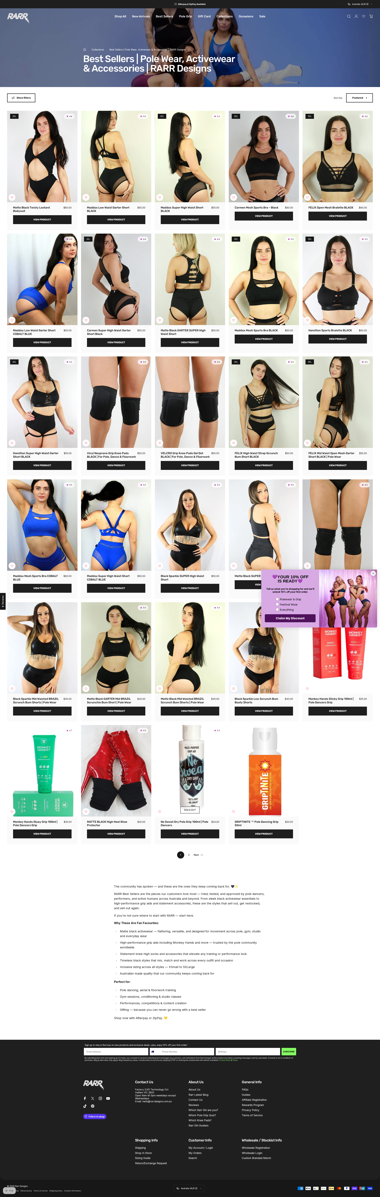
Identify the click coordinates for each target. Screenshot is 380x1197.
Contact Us (195, 1099)
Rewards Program (253, 1105)
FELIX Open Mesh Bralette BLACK (330, 207)
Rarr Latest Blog (198, 1094)
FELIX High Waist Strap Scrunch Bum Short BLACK (256, 454)
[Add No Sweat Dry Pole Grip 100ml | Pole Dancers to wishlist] (159, 811)
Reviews (194, 1105)
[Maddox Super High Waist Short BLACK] (190, 156)
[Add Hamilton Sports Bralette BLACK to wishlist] (307, 320)
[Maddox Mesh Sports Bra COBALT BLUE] (42, 525)
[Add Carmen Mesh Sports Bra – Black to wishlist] (233, 197)
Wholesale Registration (256, 1147)
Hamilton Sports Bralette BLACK (330, 330)
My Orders (195, 1153)
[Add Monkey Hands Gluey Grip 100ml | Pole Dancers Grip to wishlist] (12, 811)
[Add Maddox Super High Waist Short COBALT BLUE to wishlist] (86, 565)
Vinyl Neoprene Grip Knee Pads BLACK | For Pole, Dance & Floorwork (111, 454)
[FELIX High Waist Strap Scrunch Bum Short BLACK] (264, 402)
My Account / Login (201, 1147)
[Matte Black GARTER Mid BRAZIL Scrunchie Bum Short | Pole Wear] (116, 648)
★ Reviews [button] (2, 601)
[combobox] (360, 4)
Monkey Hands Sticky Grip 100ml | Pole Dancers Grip (331, 700)
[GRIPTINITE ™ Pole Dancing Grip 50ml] (264, 771)
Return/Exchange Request (151, 1163)
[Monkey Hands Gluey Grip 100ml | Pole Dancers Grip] (42, 771)
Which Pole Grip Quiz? (202, 1115)
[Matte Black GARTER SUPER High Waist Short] (190, 279)
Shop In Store (143, 1153)
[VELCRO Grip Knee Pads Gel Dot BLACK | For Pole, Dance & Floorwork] (190, 402)
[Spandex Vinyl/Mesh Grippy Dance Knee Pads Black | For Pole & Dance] (338, 525)
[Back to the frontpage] (84, 49)
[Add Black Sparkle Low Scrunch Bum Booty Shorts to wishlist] (233, 688)
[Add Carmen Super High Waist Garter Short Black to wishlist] (86, 320)
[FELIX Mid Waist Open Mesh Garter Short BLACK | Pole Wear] (338, 402)
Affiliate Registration (254, 1099)
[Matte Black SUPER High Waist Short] (264, 525)
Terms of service (41, 1191)
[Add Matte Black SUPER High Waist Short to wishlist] (233, 565)
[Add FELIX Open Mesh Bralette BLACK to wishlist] (307, 197)
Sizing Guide (142, 1158)
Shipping (140, 1147)
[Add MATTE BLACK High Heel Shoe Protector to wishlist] (86, 811)
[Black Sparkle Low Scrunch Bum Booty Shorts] (264, 648)
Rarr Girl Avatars (198, 1125)
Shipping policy (55, 1191)
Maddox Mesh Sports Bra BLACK (256, 330)
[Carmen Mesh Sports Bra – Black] (264, 156)
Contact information (72, 1191)
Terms (235, 1060)
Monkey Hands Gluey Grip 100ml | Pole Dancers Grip (35, 823)
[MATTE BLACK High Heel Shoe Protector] (116, 771)
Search (193, 1158)
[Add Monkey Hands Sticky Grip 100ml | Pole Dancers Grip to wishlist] (307, 688)
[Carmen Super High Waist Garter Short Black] (116, 279)
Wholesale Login (252, 1153)
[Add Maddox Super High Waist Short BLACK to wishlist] (159, 197)
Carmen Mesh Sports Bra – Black (256, 207)
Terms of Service (252, 1115)
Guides (246, 1094)
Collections (98, 49)
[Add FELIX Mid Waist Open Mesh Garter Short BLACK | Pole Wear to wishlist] (307, 443)
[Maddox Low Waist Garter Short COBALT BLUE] (42, 279)
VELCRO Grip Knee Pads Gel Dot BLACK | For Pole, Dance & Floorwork (185, 454)
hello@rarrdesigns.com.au (157, 1101)
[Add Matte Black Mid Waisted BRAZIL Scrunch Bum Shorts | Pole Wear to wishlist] (159, 688)
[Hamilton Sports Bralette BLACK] (338, 279)
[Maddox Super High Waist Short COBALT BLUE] (116, 525)
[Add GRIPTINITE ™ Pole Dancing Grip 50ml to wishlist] (233, 811)
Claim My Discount (290, 618)
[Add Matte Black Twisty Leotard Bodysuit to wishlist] (12, 197)
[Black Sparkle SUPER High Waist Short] (190, 525)
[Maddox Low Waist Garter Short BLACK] (116, 156)
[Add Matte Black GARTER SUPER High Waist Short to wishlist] (159, 320)
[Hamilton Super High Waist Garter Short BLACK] (42, 402)
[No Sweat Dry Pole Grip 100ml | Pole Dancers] (190, 771)
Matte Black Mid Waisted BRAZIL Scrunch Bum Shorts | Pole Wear (182, 700)
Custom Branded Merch (256, 1158)
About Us (194, 1089)
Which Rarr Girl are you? (203, 1110)
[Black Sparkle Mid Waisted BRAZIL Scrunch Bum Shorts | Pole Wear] (42, 648)
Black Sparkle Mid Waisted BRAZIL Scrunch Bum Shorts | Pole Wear (36, 700)
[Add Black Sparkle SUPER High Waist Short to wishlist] (159, 565)
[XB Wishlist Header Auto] (363, 16)
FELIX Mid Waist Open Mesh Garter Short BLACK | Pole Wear (331, 454)
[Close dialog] (373, 573)
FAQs (245, 1089)
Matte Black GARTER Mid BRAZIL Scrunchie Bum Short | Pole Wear (109, 700)
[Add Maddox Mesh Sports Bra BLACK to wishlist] (233, 320)
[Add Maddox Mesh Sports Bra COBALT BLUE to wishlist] (12, 565)
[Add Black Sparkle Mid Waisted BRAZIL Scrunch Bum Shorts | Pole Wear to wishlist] (12, 688)
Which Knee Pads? (200, 1120)
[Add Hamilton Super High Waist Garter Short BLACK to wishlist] (12, 443)
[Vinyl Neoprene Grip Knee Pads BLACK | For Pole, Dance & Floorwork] (116, 402)
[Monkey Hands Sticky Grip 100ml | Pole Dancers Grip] (338, 648)
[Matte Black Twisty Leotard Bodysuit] (42, 156)
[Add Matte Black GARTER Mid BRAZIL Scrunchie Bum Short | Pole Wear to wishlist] (86, 688)
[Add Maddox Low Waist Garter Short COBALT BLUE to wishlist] (12, 320)
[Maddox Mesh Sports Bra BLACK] (264, 279)
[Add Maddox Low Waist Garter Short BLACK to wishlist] (86, 197)
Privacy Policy (225, 1060)
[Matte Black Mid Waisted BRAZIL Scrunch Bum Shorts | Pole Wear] (190, 648)
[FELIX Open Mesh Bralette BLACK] (338, 156)
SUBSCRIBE (289, 1051)
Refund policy (26, 1191)
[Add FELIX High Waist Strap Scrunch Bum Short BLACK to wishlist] (233, 443)
